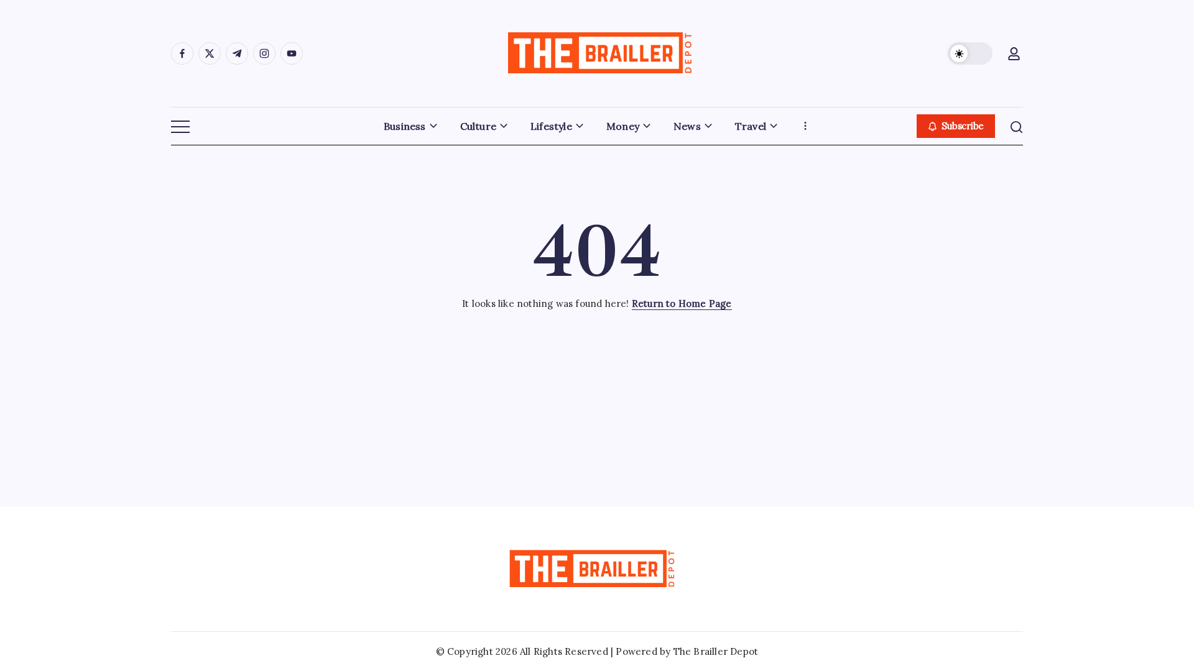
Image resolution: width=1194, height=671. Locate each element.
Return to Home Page (682, 303)
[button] (970, 53)
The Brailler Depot (716, 651)
